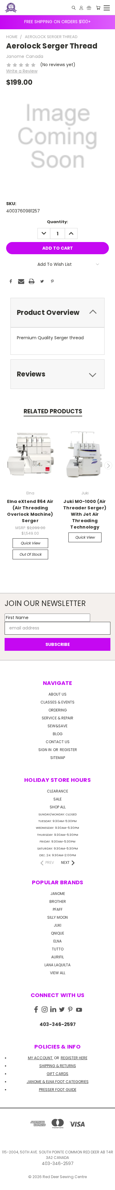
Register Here (74, 1057)
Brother (57, 901)
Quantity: (57, 222)
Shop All (58, 807)
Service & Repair (57, 718)
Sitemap (57, 757)
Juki (57, 925)
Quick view (30, 543)
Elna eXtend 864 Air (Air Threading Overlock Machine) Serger (30, 511)
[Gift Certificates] (89, 7)
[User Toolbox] (81, 7)
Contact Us (58, 741)
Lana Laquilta (57, 964)
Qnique (57, 933)
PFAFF (58, 909)
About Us (57, 694)
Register (68, 749)
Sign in (45, 749)
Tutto (57, 949)
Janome (57, 893)
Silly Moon (57, 917)
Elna (57, 941)
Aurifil (57, 957)
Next (108, 465)
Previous (7, 465)
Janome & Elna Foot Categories (58, 1081)
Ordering (57, 710)
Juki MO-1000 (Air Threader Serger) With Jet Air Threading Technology (84, 514)
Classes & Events (57, 702)
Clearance (57, 791)
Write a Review (21, 71)
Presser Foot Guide (57, 1089)
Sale (57, 799)
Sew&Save (57, 726)
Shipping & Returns (57, 1065)
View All (57, 972)
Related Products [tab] (53, 411)
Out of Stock (30, 554)
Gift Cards (57, 1073)
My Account (40, 1057)
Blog (58, 733)
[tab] (57, 312)
